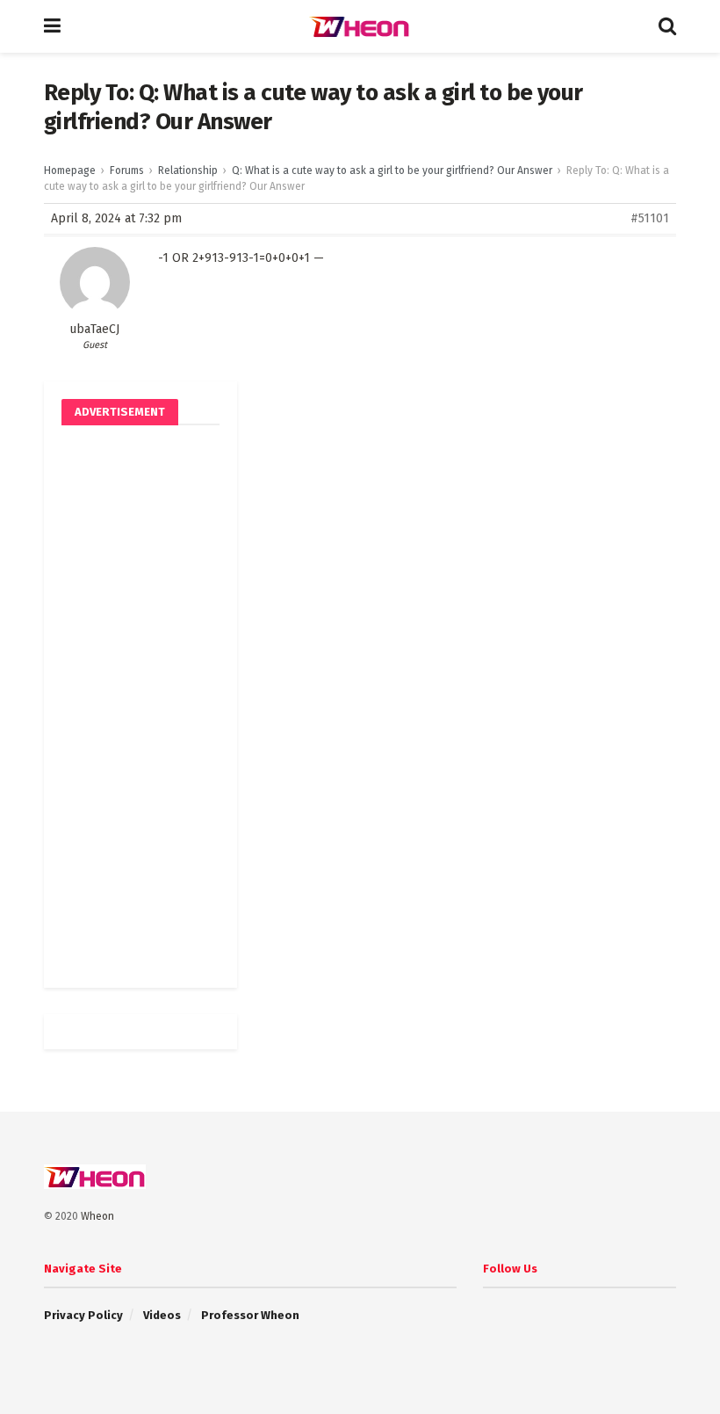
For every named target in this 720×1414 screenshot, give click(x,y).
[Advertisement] (140, 706)
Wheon (97, 1216)
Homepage (70, 170)
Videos (162, 1315)
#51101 (649, 218)
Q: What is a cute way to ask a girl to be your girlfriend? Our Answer (392, 170)
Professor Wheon (250, 1315)
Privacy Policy (83, 1315)
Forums (127, 170)
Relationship (188, 170)
